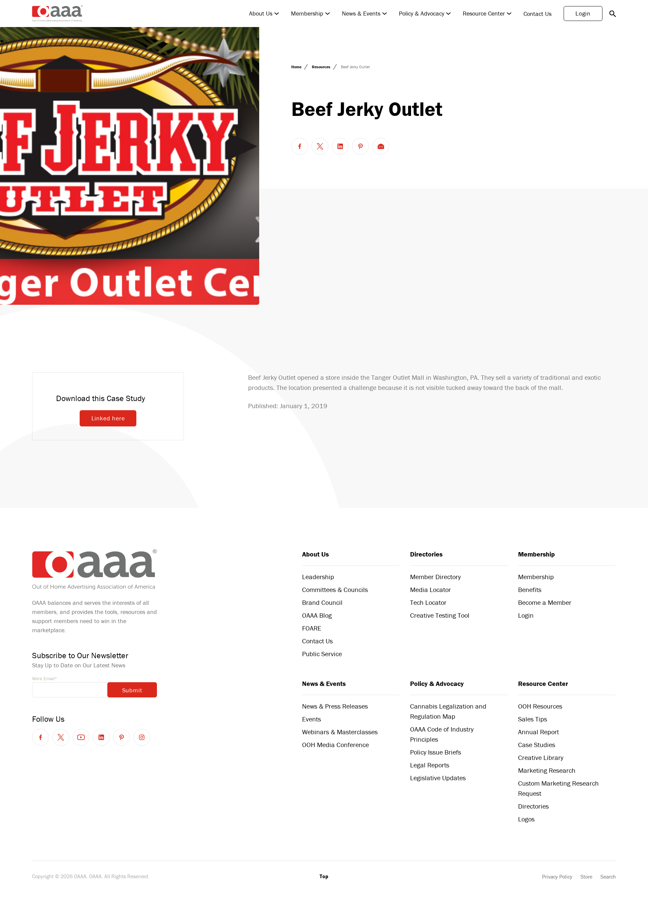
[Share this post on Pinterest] (360, 146)
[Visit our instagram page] (141, 737)
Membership (307, 13)
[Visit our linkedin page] (101, 737)
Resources (321, 66)
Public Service (322, 653)
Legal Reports (429, 765)
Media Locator (430, 589)
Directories (426, 554)
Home (296, 66)
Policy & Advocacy (421, 13)
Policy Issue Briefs (435, 752)
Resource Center (484, 13)
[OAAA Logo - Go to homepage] (57, 13)
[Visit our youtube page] (81, 737)
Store (586, 876)
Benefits (529, 589)
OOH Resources (540, 706)
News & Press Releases (335, 706)
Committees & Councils (335, 589)
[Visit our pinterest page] (121, 737)
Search (608, 876)
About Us (260, 13)
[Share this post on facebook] (299, 146)
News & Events (361, 13)
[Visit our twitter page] (60, 737)
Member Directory (435, 576)
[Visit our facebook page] (40, 737)
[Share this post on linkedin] (340, 146)
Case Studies (536, 744)
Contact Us (537, 14)
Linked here (108, 418)
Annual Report (538, 731)
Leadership (318, 576)
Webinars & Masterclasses (340, 731)
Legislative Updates (438, 777)
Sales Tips (532, 719)
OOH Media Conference (335, 744)
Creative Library (540, 757)
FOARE (311, 628)
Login (583, 13)
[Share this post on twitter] (320, 146)
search (612, 13)
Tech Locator (428, 602)
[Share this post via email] (380, 146)
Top (324, 876)
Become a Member (544, 602)
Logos (526, 819)
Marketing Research (546, 770)
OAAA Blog (317, 615)
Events (311, 719)
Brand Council (322, 602)
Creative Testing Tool (439, 615)
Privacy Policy (557, 876)
